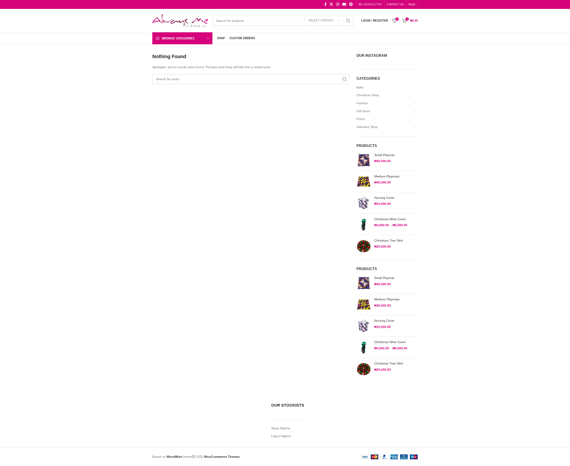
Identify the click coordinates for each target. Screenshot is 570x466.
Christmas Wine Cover (390, 219)
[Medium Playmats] (363, 181)
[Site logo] (180, 20)
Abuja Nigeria (280, 428)
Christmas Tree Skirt (388, 240)
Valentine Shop (367, 127)
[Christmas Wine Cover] (363, 224)
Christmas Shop (367, 95)
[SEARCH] (348, 21)
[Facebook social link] (325, 4)
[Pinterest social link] (351, 4)
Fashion (362, 103)
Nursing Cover (384, 197)
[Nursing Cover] (363, 203)
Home (360, 119)
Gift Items (363, 111)
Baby (360, 87)
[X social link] (331, 4)
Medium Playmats (386, 176)
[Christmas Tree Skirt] (363, 245)
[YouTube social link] (344, 4)
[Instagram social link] (338, 4)
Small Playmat (384, 155)
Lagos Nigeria (281, 436)
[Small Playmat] (363, 160)
